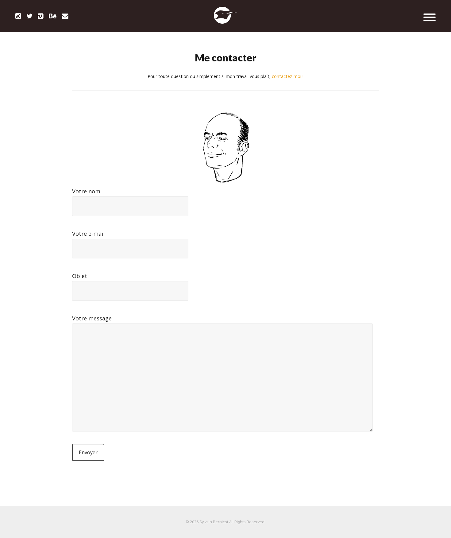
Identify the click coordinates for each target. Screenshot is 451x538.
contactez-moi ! (287, 76)
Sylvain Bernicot (213, 521)
